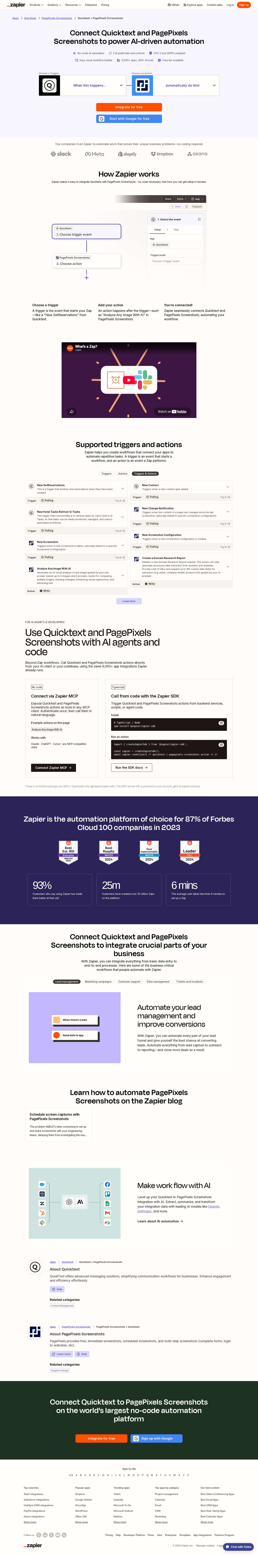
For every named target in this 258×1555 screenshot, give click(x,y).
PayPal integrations (34, 1510)
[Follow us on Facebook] (38, 1535)
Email (158, 1505)
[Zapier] (16, 4)
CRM (158, 1510)
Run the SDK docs (129, 767)
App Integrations (202, 1535)
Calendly (118, 1499)
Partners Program (224, 1535)
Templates (185, 1535)
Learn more (64, 1354)
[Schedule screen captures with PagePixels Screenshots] (58, 1124)
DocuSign (80, 1505)
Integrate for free (129, 107)
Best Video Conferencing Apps (217, 1494)
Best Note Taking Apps (213, 1510)
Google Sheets (83, 1499)
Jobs (159, 1535)
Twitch (117, 1494)
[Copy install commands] (221, 723)
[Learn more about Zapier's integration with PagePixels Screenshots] (35, 1332)
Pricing (109, 1535)
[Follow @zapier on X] (51, 1535)
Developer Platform (134, 1535)
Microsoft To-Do (122, 1505)
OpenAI (213, 1206)
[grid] (64, 228)
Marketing (160, 1516)
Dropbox (80, 1494)
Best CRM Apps (209, 1505)
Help (59, 1289)
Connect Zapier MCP (51, 768)
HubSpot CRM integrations (38, 1505)
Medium (118, 1516)
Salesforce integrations (36, 1499)
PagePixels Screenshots (57, 18)
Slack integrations (33, 1494)
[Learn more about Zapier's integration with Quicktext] (35, 1267)
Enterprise (170, 1535)
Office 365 (81, 1516)
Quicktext (30, 18)
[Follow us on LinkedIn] (45, 1535)
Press (151, 1535)
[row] (64, 228)
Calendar (160, 1499)
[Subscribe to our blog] (64, 1535)
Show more (30, 1522)
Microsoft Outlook (123, 1510)
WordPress (81, 1510)
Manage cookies (205, 1545)
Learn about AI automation (158, 1221)
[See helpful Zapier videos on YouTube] (57, 1535)
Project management (166, 1494)
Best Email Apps (210, 1499)
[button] (129, 119)
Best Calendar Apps (212, 1516)
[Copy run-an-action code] (221, 745)
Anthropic (144, 1211)
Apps (15, 18)
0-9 (71, 1475)
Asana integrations (34, 1516)
